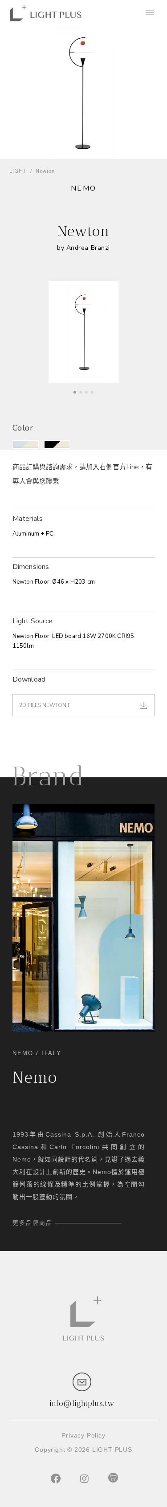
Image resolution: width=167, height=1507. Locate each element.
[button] (25, 444)
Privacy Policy (83, 1435)
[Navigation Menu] (149, 13)
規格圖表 (26, 601)
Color (22, 427)
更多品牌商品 (32, 1222)
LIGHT (18, 171)
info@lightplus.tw (81, 1403)
